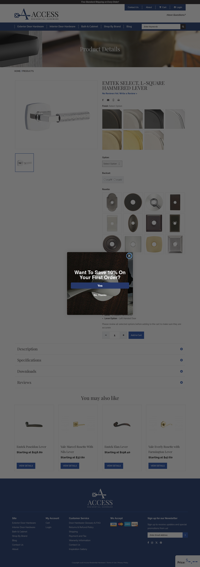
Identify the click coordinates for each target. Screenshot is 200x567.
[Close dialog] (129, 255)
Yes (100, 285)
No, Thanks (100, 295)
